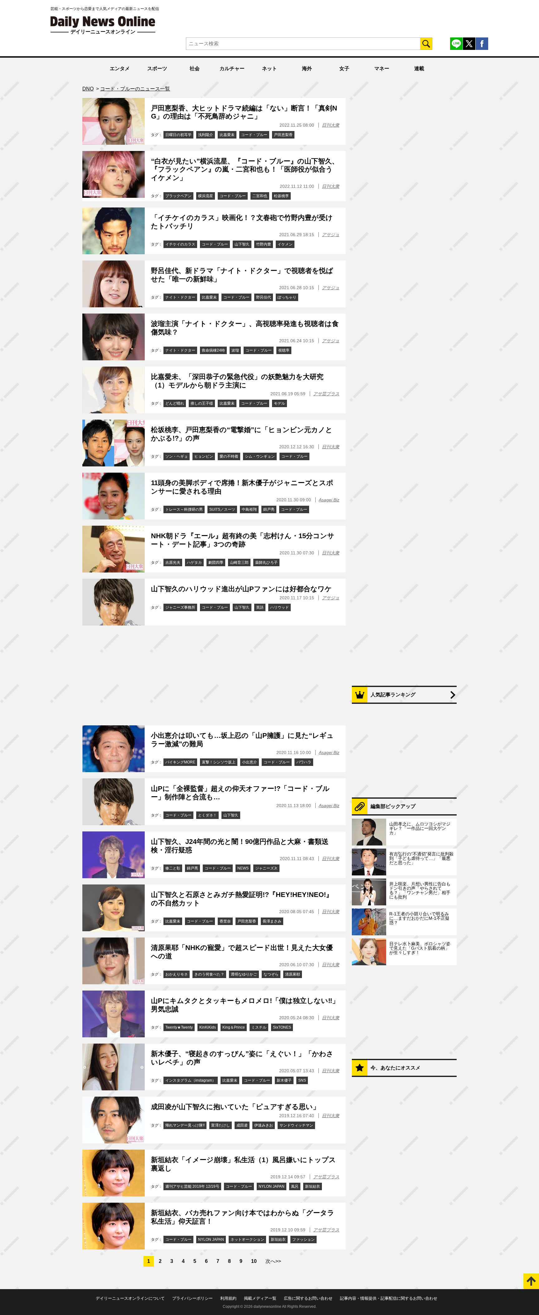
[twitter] (469, 43)
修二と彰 (172, 868)
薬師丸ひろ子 (266, 562)
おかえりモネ (176, 974)
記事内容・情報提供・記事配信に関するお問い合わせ (388, 1298)
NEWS (243, 868)
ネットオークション (247, 1239)
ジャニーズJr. (266, 868)
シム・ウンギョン (260, 456)
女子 (344, 68)
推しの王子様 (202, 403)
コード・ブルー (254, 135)
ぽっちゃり (287, 297)
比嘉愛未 (227, 135)
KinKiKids (207, 1027)
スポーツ (157, 68)
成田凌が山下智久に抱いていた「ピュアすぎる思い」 (235, 1107)
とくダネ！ (207, 815)
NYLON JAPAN (271, 1186)
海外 (307, 68)
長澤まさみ (272, 921)
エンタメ (120, 68)
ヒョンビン (203, 456)
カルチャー (232, 68)
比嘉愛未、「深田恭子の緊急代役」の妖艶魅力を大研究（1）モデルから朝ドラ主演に (237, 381)
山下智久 (242, 244)
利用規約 (228, 1298)
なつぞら (271, 974)
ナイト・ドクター (180, 297)
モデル (279, 403)
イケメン (285, 244)
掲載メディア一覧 (260, 1298)
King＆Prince (233, 1027)
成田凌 (242, 1125)
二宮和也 (259, 196)
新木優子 (284, 1080)
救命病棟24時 (213, 350)
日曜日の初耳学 (178, 135)
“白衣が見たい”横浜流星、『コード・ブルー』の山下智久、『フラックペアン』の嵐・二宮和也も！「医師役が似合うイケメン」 (245, 169)
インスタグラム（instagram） (190, 1080)
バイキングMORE (180, 762)
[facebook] (482, 43)
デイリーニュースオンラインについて (130, 1298)
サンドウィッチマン (296, 1125)
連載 (419, 68)
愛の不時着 (229, 456)
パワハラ (303, 762)
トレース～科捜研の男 (184, 509)
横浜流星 (205, 196)
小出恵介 (249, 762)
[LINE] (456, 43)
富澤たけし (220, 1125)
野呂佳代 (263, 297)
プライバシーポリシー (192, 1298)
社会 (195, 68)
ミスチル (258, 1027)
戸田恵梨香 (283, 135)
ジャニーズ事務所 (180, 607)
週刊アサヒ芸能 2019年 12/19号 (192, 1186)
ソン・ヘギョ (176, 456)
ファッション (303, 1239)
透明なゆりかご (244, 974)
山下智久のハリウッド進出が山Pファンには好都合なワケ (241, 589)
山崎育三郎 (239, 562)
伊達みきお (263, 1125)
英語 (260, 607)
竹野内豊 (263, 244)
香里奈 (225, 921)
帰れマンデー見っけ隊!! (185, 1125)
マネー (381, 68)
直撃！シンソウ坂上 (219, 762)
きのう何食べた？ (209, 974)
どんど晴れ (174, 403)
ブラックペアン (178, 196)
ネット (269, 68)
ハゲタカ (194, 562)
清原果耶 (292, 974)
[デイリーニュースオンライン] (103, 22)
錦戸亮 (268, 509)
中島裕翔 (249, 509)
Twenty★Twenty (179, 1027)
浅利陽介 (205, 135)
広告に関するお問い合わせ (308, 1298)
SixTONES (282, 1027)
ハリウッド (279, 607)
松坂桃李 (281, 196)
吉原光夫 (172, 562)
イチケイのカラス (180, 244)
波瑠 (235, 350)
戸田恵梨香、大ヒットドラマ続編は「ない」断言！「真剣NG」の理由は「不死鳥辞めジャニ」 (244, 112)
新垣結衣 (312, 1186)
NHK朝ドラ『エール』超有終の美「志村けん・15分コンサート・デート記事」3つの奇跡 (242, 540)
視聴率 (283, 350)
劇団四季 (215, 562)
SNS (302, 1080)
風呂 (295, 1186)
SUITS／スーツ (222, 509)
